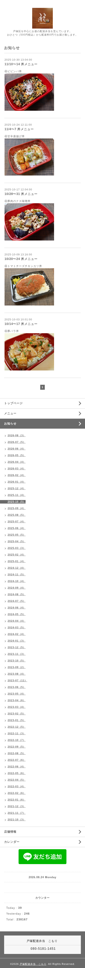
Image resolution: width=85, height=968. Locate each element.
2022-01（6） (17, 799)
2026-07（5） (17, 442)
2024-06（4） (17, 607)
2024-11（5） (17, 574)
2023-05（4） (17, 693)
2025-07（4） (17, 521)
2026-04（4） (17, 462)
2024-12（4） (17, 567)
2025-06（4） (17, 528)
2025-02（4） (17, 554)
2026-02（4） (17, 475)
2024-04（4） (17, 620)
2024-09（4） (17, 587)
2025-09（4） (17, 508)
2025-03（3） (17, 548)
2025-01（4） (17, 561)
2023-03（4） (17, 707)
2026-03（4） (17, 468)
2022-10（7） (17, 740)
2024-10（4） (17, 581)
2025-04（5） (17, 541)
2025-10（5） (17, 501)
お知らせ (10, 423)
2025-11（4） (17, 495)
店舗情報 (10, 831)
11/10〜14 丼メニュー (21, 64)
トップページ (13, 403)
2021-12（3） (17, 806)
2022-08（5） (17, 753)
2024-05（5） (17, 614)
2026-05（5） (17, 455)
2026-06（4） (17, 448)
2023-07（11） (17, 680)
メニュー (10, 413)
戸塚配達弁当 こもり (33, 964)
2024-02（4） (17, 634)
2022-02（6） (17, 793)
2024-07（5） (17, 601)
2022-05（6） (17, 773)
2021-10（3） (17, 819)
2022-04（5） (17, 779)
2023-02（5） (17, 713)
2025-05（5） (17, 534)
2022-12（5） (17, 726)
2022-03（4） (17, 786)
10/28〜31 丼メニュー (21, 194)
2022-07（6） (17, 760)
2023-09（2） (17, 667)
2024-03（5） (17, 627)
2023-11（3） (17, 654)
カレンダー (12, 841)
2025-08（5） (17, 514)
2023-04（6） (17, 700)
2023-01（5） (17, 720)
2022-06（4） (17, 766)
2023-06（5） (17, 687)
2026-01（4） (17, 481)
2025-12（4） (17, 488)
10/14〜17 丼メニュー (21, 324)
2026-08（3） (17, 435)
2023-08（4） (17, 673)
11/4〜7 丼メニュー (19, 129)
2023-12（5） (17, 647)
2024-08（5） (17, 594)
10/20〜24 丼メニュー (21, 259)
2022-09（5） (17, 746)
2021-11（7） (17, 813)
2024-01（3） (17, 640)
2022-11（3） (17, 733)
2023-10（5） (17, 660)
